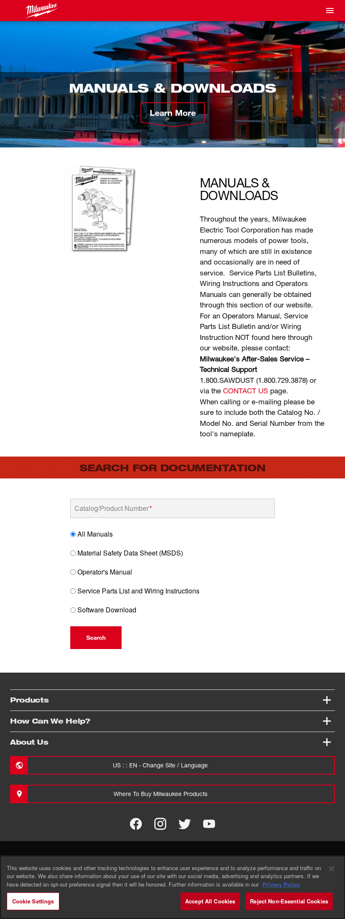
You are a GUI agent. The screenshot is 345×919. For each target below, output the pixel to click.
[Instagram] (160, 824)
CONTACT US (245, 390)
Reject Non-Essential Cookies (289, 901)
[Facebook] (136, 824)
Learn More (173, 112)
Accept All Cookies (210, 901)
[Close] (331, 869)
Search (96, 637)
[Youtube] (209, 824)
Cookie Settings (33, 901)
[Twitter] (185, 824)
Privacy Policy (281, 884)
